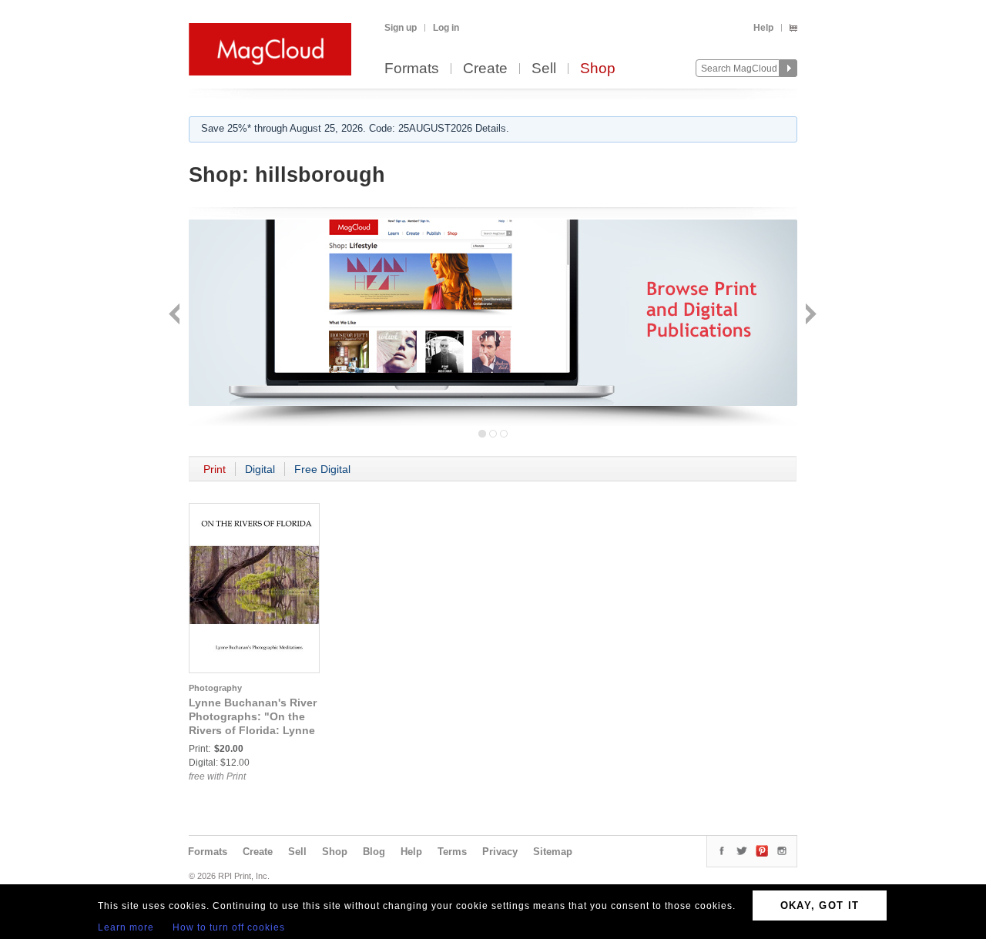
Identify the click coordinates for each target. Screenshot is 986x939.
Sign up (400, 27)
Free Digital (322, 469)
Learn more (126, 927)
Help (763, 27)
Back (176, 315)
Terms (452, 851)
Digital (260, 469)
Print (214, 469)
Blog (374, 851)
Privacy (500, 851)
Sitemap (552, 851)
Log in (446, 27)
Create (485, 69)
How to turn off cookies (229, 927)
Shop (597, 69)
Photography (215, 688)
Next (809, 315)
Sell (544, 69)
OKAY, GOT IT (820, 905)
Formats (411, 69)
